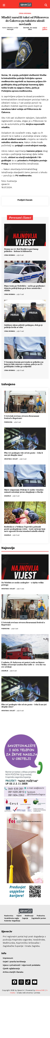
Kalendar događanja (12, 921)
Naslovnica (8, 916)
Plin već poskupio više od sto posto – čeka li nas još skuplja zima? (23, 454)
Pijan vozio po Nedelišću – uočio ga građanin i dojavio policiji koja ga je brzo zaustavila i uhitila (24, 288)
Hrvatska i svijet (11, 459)
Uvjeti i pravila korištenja (14, 961)
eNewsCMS (40, 990)
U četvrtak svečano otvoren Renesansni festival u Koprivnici (21, 417)
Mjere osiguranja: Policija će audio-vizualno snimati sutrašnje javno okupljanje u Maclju (23, 491)
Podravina (8, 422)
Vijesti (18, 916)
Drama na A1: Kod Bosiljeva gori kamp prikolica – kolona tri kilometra (21, 250)
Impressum (8, 958)
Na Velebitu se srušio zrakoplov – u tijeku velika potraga (22, 583)
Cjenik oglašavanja (11, 968)
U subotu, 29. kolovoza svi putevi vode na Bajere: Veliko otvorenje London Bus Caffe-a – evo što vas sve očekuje (23, 664)
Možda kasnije (22, 1033)
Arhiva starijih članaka (13, 972)
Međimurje (29, 916)
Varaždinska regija (11, 918)
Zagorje (7, 496)
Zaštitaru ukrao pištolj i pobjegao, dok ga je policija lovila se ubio (23, 326)
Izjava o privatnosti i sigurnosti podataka (21, 965)
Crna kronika (25, 13)
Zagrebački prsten (38, 918)
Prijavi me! (40, 1033)
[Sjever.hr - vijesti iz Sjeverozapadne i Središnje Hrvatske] (25, 5)
